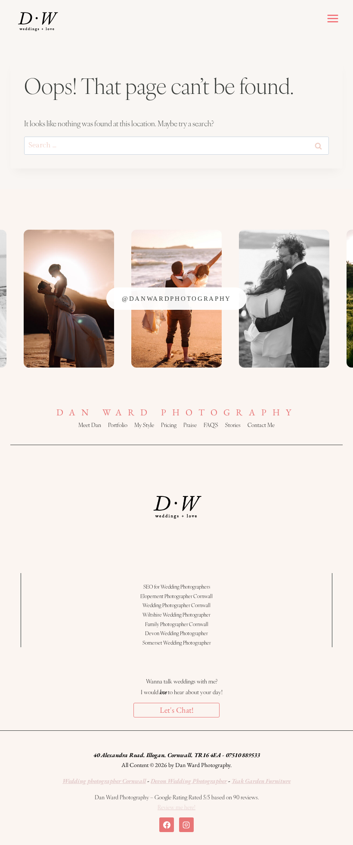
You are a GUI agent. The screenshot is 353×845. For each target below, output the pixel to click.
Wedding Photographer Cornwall (176, 605)
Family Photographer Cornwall (176, 623)
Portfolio (117, 425)
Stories (233, 425)
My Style (144, 425)
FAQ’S (211, 425)
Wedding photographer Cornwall (104, 781)
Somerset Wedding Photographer (176, 642)
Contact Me (261, 425)
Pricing (168, 425)
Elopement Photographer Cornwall (176, 595)
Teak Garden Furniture (261, 781)
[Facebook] (166, 824)
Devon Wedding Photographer (176, 633)
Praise (190, 425)
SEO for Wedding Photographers (176, 586)
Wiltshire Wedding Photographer (176, 614)
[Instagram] (186, 824)
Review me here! (176, 807)
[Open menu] (332, 18)
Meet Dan (89, 425)
